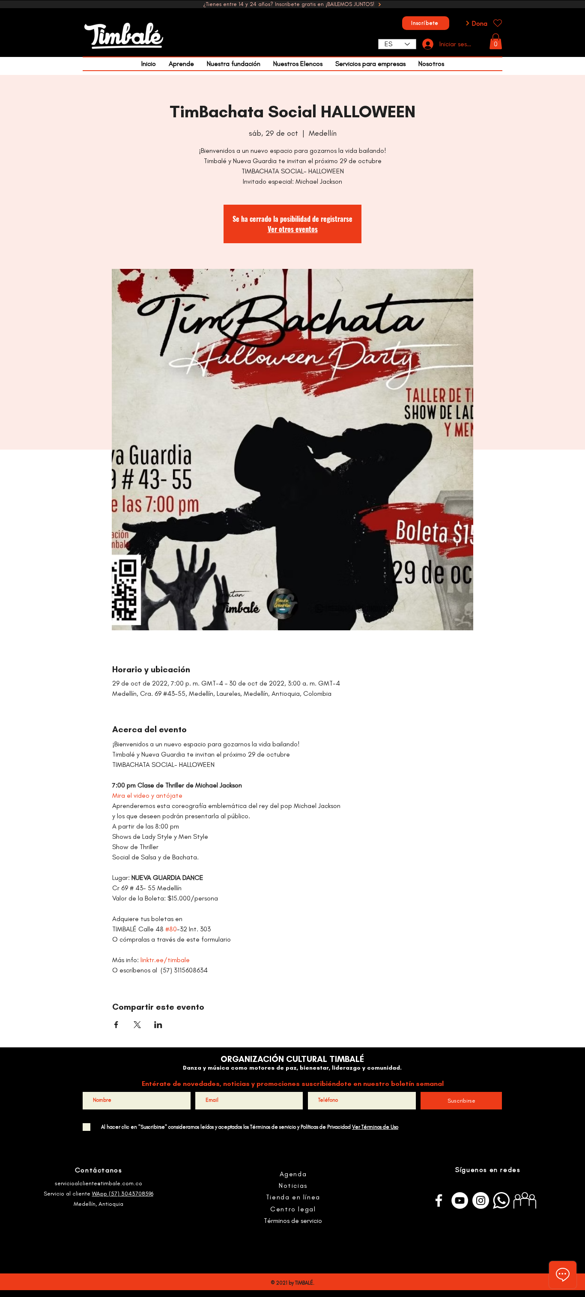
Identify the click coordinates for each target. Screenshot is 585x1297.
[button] (495, 41)
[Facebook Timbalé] (438, 1200)
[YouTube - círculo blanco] (459, 1200)
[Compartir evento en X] (137, 1024)
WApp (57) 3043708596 (122, 1193)
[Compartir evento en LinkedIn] (158, 1024)
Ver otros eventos (293, 229)
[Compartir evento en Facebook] (116, 1024)
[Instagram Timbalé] (480, 1200)
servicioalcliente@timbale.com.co (98, 1183)
